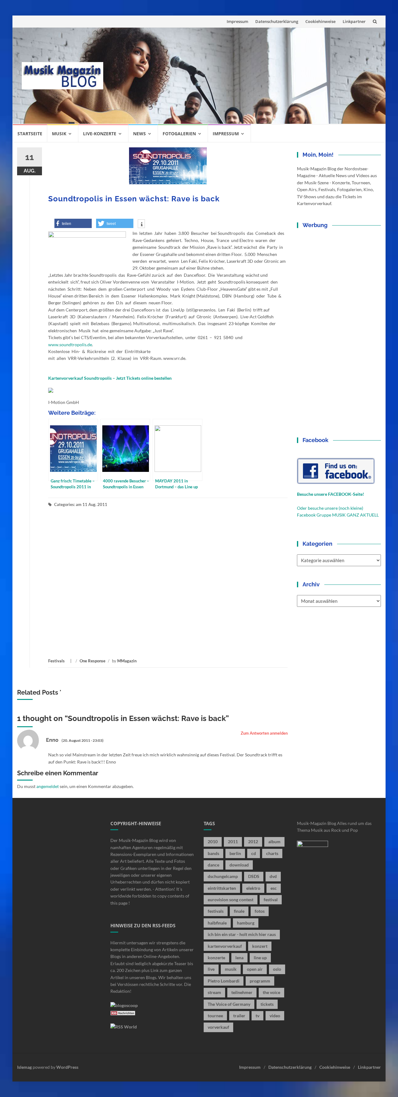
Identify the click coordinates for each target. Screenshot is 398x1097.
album (274, 841)
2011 (233, 841)
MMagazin (127, 660)
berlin (235, 853)
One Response (92, 660)
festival (271, 899)
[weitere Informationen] (141, 224)
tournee (215, 1015)
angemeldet (47, 786)
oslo (277, 969)
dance (213, 864)
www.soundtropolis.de (70, 344)
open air (255, 969)
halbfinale (217, 922)
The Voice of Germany (229, 1004)
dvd (273, 876)
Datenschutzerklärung (276, 21)
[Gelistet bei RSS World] (123, 1026)
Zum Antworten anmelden (264, 733)
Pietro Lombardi (223, 980)
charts (272, 853)
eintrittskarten (222, 888)
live (211, 969)
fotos (260, 911)
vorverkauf (218, 1027)
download (239, 864)
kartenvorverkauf (225, 946)
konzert (259, 946)
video (275, 1015)
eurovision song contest (230, 899)
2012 (253, 841)
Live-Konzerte (99, 134)
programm (260, 980)
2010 (213, 841)
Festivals (56, 660)
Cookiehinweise (320, 21)
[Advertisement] (244, 75)
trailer (239, 1015)
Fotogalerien (179, 134)
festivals (216, 911)
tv (257, 1015)
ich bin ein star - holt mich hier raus (242, 934)
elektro (253, 888)
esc (274, 888)
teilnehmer (241, 992)
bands (213, 853)
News (139, 134)
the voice (271, 992)
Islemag (24, 1067)
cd (253, 853)
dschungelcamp (223, 876)
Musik (59, 134)
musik (231, 969)
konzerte (216, 957)
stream (214, 992)
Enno (52, 740)
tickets (267, 1004)
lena (239, 957)
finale (239, 911)
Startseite (29, 134)
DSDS (253, 876)
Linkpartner (354, 21)
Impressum (237, 21)
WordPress (67, 1067)
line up (260, 957)
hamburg (245, 922)
